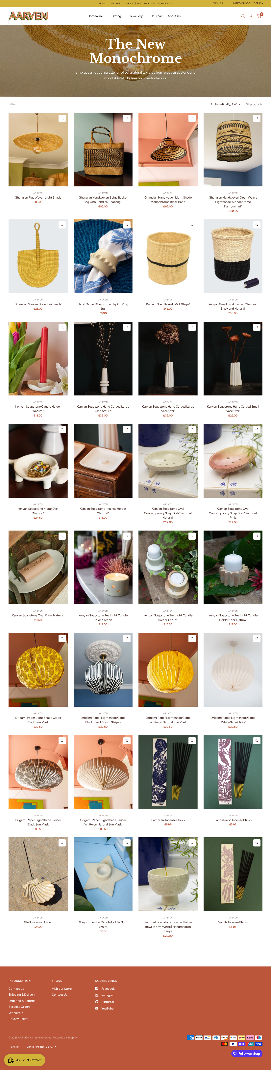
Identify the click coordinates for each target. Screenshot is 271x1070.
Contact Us (16, 988)
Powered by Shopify (65, 1037)
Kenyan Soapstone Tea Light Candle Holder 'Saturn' (167, 617)
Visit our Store (62, 988)
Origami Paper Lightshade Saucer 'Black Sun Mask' (38, 822)
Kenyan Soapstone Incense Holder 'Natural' (103, 511)
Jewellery (136, 16)
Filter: (13, 104)
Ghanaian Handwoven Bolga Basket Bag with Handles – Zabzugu (103, 200)
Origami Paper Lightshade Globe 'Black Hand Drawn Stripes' (103, 720)
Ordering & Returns (22, 1001)
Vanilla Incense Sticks (233, 922)
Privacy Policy (18, 1019)
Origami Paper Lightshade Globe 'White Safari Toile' (232, 720)
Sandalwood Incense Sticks (233, 820)
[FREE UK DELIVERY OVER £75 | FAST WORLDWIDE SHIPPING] (135, 3)
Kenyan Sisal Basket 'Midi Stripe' (168, 304)
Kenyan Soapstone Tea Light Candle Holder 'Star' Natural (233, 617)
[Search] (243, 16)
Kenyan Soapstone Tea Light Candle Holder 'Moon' (103, 617)
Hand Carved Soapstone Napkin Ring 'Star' (103, 306)
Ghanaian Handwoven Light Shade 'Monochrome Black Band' (168, 200)
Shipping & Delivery (22, 994)
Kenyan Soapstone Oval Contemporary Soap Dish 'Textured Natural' (168, 513)
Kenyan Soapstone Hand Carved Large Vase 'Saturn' (103, 409)
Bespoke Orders (19, 1007)
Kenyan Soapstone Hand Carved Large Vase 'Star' (168, 409)
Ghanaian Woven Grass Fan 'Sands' (38, 304)
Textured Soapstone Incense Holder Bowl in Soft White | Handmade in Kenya (168, 926)
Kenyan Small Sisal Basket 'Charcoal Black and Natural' (233, 306)
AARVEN (38, 193)
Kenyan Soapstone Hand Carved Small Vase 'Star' (233, 409)
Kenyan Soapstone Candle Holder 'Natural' (38, 409)
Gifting (116, 16)
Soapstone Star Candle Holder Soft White (103, 924)
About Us (174, 16)
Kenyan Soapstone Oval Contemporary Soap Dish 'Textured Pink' (233, 513)
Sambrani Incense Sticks (168, 820)
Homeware (95, 16)
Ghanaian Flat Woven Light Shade (38, 197)
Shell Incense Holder (38, 922)
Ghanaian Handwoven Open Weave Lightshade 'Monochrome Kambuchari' (233, 202)
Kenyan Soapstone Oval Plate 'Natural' (38, 615)
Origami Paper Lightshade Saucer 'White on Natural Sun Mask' (103, 822)
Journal (156, 16)
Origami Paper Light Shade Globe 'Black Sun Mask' (38, 720)
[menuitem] (97, 16)
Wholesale (16, 1013)
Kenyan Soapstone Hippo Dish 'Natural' (38, 511)
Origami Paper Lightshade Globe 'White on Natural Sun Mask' (168, 720)
